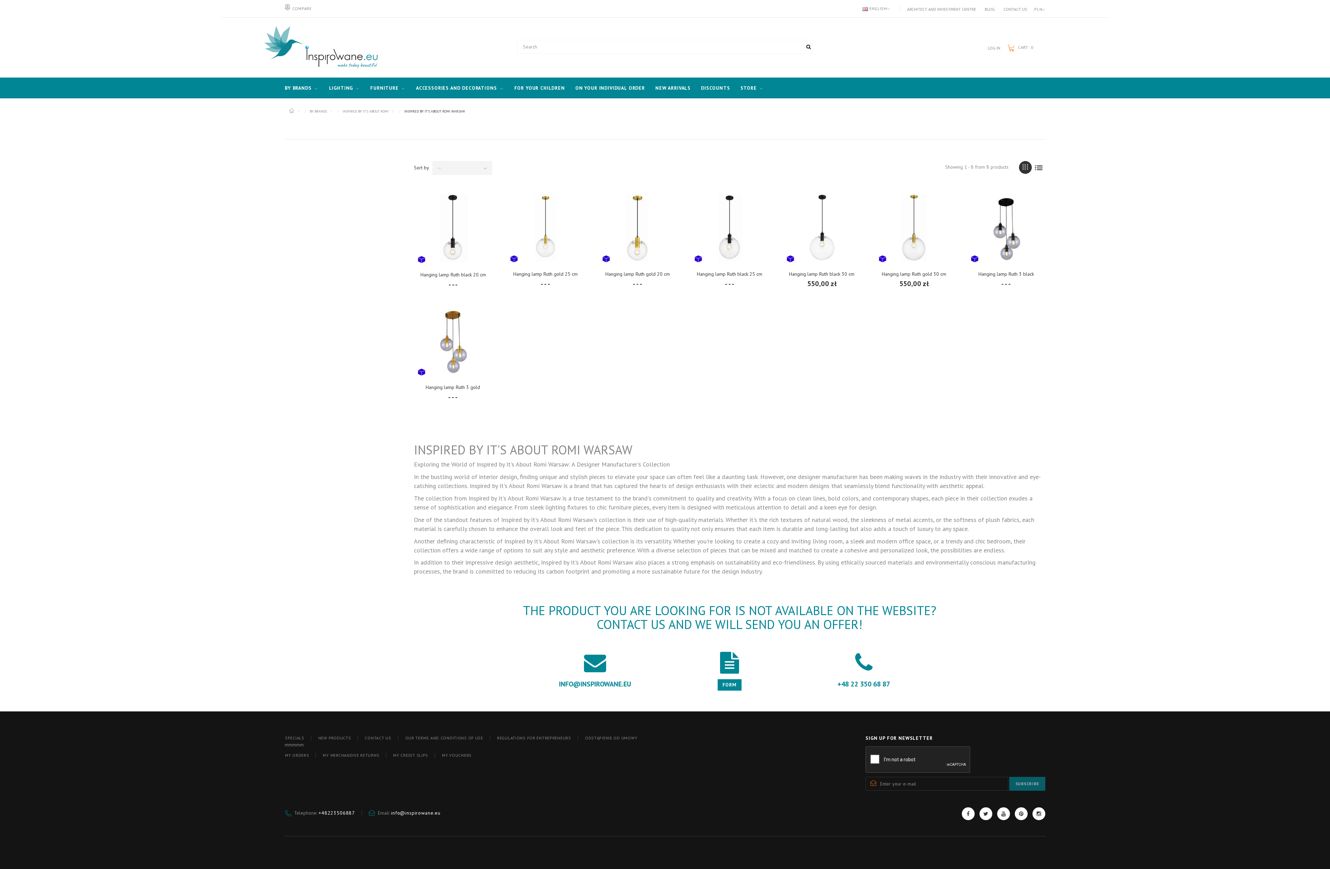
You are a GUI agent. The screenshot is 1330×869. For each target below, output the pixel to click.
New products (334, 738)
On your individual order (610, 88)
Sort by (421, 168)
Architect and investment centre (941, 9)
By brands (298, 88)
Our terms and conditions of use (444, 738)
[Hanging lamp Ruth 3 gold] (453, 341)
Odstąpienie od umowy (611, 738)
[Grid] (1025, 167)
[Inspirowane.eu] (319, 47)
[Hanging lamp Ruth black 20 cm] (453, 227)
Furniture (384, 88)
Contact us (1015, 9)
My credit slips (410, 755)
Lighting (341, 88)
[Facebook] (968, 813)
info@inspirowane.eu (416, 813)
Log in (994, 48)
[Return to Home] (292, 111)
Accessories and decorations (456, 88)
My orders (297, 755)
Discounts (715, 88)
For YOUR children (539, 88)
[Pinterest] (1021, 813)
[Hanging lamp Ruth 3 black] (1006, 227)
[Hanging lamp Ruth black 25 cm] (730, 227)
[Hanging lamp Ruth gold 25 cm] (545, 227)
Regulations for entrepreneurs (534, 738)
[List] (1038, 167)
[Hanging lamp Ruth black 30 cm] (822, 227)
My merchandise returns (351, 755)
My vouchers (457, 755)
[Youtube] (1003, 813)
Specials (294, 738)
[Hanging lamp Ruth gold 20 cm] (637, 227)
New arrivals (673, 88)
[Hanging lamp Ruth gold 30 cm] (914, 227)
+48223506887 (337, 813)
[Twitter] (985, 813)
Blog (990, 9)
